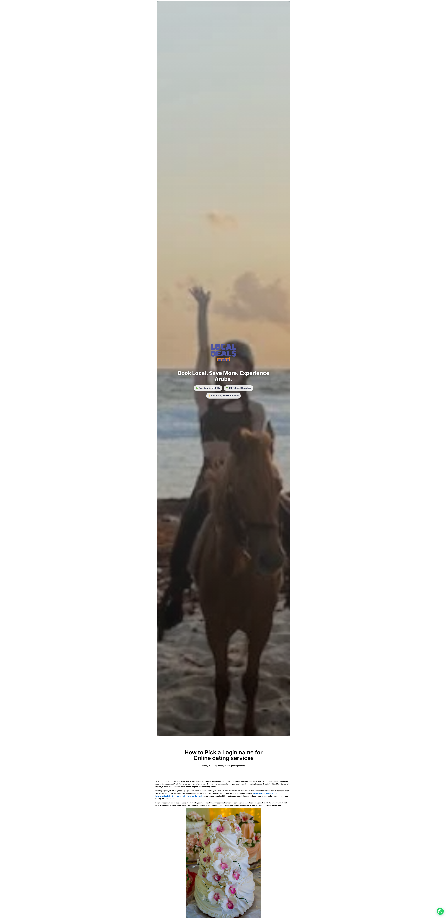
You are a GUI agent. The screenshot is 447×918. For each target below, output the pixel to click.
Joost (220, 765)
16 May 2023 (207, 765)
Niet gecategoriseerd (236, 765)
